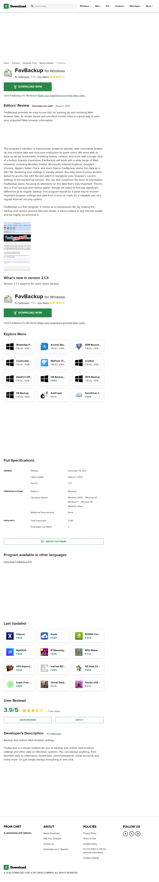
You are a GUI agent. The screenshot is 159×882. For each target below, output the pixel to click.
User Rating (43, 77)
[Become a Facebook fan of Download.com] (125, 833)
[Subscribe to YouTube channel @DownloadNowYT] (137, 833)
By (22, 77)
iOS (107, 6)
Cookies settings (91, 857)
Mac (97, 6)
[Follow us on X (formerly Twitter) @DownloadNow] (131, 833)
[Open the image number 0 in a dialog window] (17, 246)
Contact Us (48, 844)
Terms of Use (89, 838)
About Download (51, 833)
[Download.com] (15, 6)
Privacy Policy (89, 833)
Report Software (56, 541)
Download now (30, 86)
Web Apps (134, 6)
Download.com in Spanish (55, 849)
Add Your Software (52, 838)
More (148, 6)
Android (119, 6)
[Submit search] (32, 6)
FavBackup (40, 70)
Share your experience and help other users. (62, 95)
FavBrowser (55, 733)
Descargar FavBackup (15, 561)
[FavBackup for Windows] (8, 73)
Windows (84, 6)
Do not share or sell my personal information (94, 851)
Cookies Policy (90, 844)
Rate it (79, 720)
